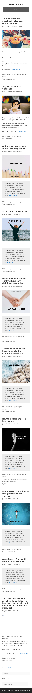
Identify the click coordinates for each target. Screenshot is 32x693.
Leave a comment (9, 79)
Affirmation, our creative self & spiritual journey (14, 147)
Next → (10, 667)
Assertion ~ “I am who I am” (15, 211)
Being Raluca (16, 4)
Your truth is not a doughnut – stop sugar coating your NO (13, 21)
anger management (14, 479)
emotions (13, 481)
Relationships (8, 336)
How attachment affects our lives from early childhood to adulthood (14, 280)
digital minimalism (10, 658)
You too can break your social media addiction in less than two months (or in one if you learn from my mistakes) (15, 603)
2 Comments (8, 138)
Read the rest (16, 70)
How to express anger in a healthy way (15, 419)
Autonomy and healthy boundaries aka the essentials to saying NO (13, 351)
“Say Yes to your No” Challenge (12, 87)
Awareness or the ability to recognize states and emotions (15, 493)
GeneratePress (25, 690)
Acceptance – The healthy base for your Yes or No (14, 560)
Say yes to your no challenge (12, 74)
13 (6, 667)
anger (6, 479)
